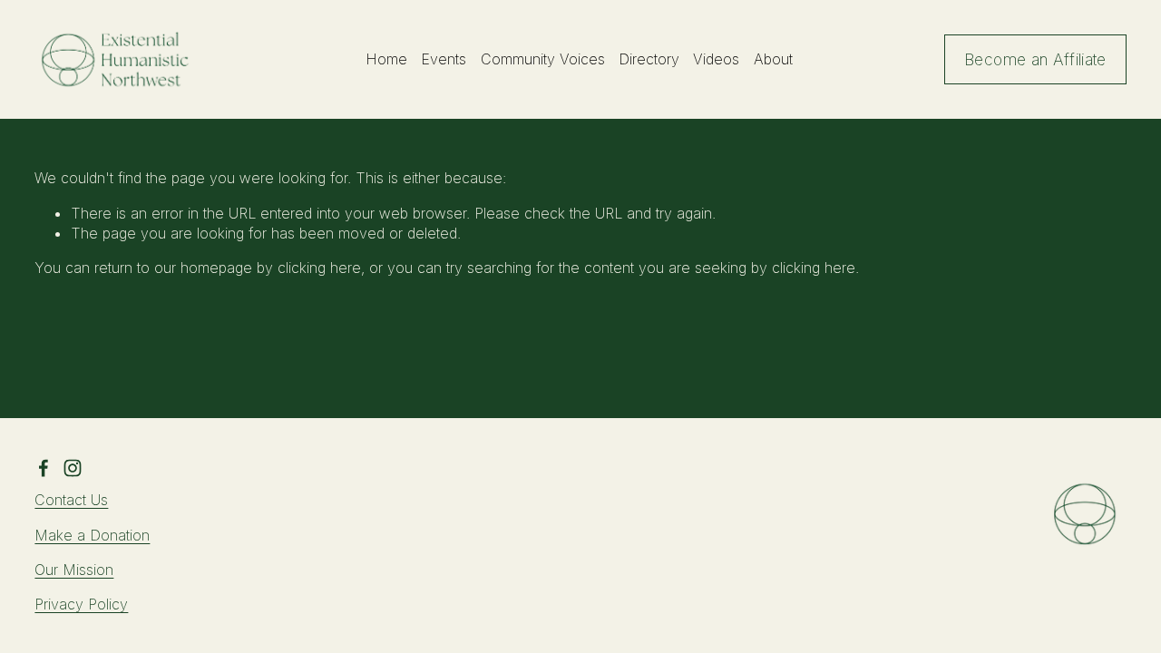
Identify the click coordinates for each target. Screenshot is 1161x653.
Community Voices (543, 59)
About (773, 59)
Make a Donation (92, 535)
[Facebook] (43, 468)
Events (443, 59)
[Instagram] (72, 468)
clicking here (319, 267)
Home (386, 59)
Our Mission (73, 569)
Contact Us (71, 500)
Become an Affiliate (1035, 59)
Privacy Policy (81, 604)
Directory (649, 59)
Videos (716, 59)
